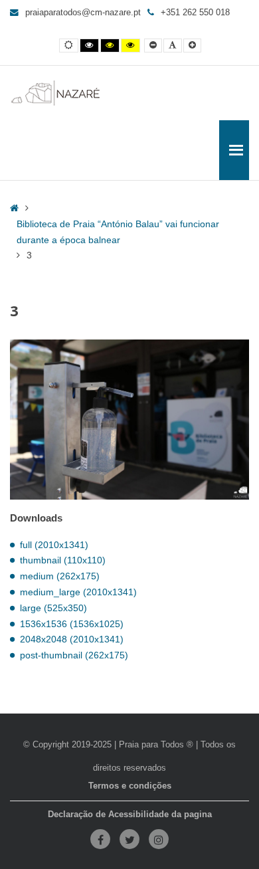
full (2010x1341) (54, 544)
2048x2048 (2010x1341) (72, 639)
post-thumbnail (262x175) (74, 655)
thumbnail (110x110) (63, 560)
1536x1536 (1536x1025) (72, 624)
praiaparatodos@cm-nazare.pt (83, 12)
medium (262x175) (60, 576)
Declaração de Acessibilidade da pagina (130, 814)
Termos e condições (129, 786)
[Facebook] (100, 839)
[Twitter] (129, 839)
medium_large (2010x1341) (78, 592)
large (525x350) (53, 608)
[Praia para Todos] (56, 93)
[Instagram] (159, 839)
